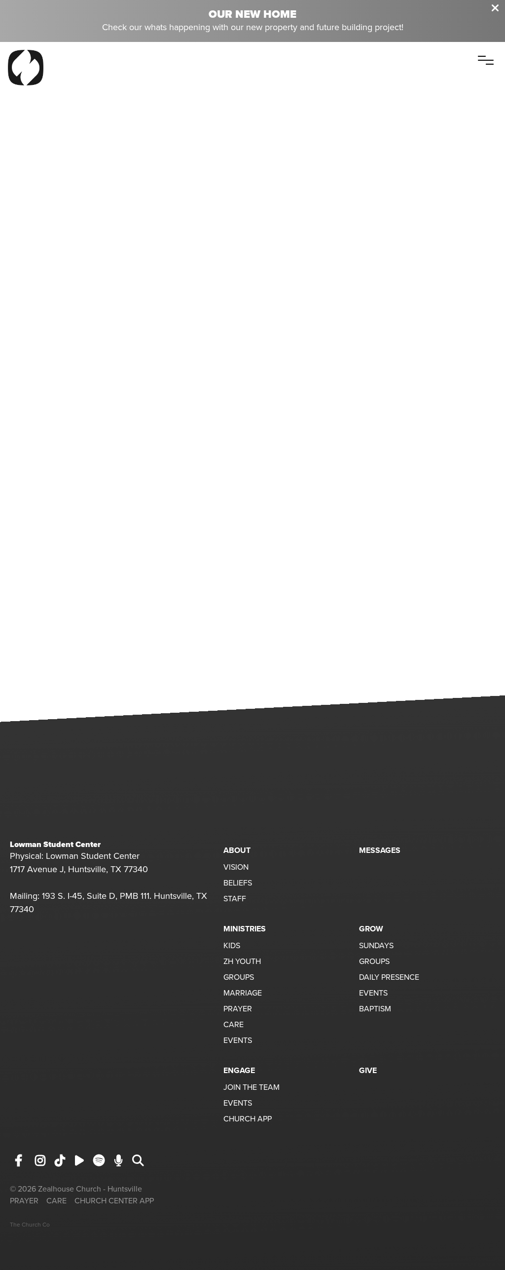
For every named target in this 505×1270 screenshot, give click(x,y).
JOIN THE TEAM (251, 1087)
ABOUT (237, 850)
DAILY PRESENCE (389, 977)
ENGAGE (239, 1071)
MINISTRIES (244, 929)
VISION (236, 867)
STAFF (234, 899)
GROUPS (238, 977)
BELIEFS (237, 883)
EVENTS (237, 1041)
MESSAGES (379, 850)
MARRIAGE (242, 993)
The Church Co (30, 1224)
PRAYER (237, 1009)
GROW (371, 929)
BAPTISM (375, 1009)
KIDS (231, 946)
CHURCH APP (247, 1119)
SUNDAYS (376, 946)
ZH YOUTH (242, 962)
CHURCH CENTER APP (114, 1201)
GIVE (368, 1071)
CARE (233, 1025)
